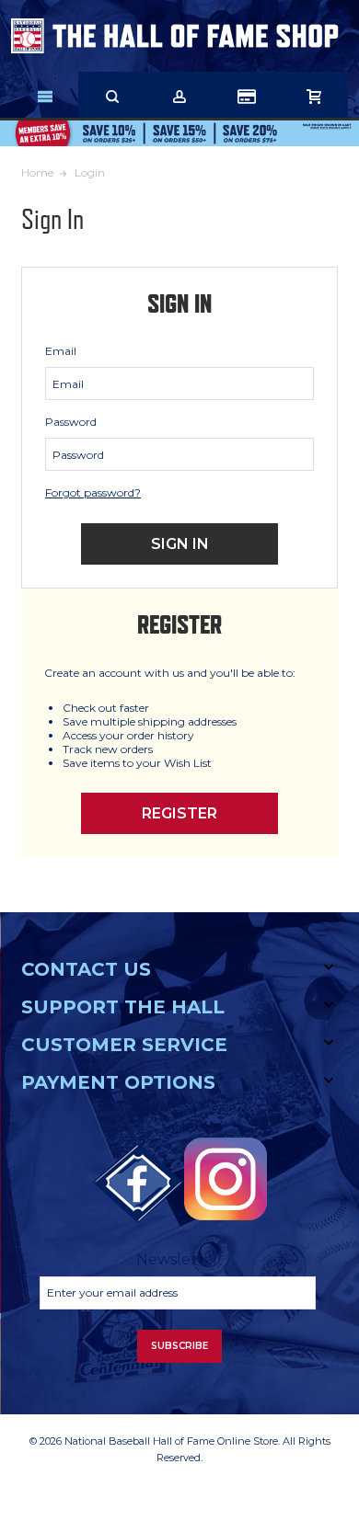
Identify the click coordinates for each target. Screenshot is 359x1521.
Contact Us (86, 969)
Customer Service (124, 1045)
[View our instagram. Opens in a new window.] (225, 1179)
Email (60, 351)
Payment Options (118, 1082)
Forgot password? (93, 492)
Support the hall (123, 1007)
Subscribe (179, 1346)
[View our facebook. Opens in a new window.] (138, 1183)
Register (179, 813)
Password (71, 422)
